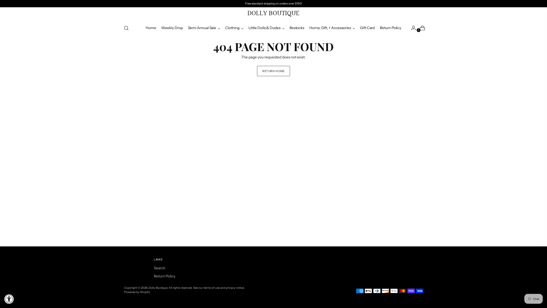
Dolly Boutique (158, 287)
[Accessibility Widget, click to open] (9, 299)
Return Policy (164, 276)
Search (159, 268)
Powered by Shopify (137, 292)
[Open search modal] (126, 28)
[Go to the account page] (411, 28)
